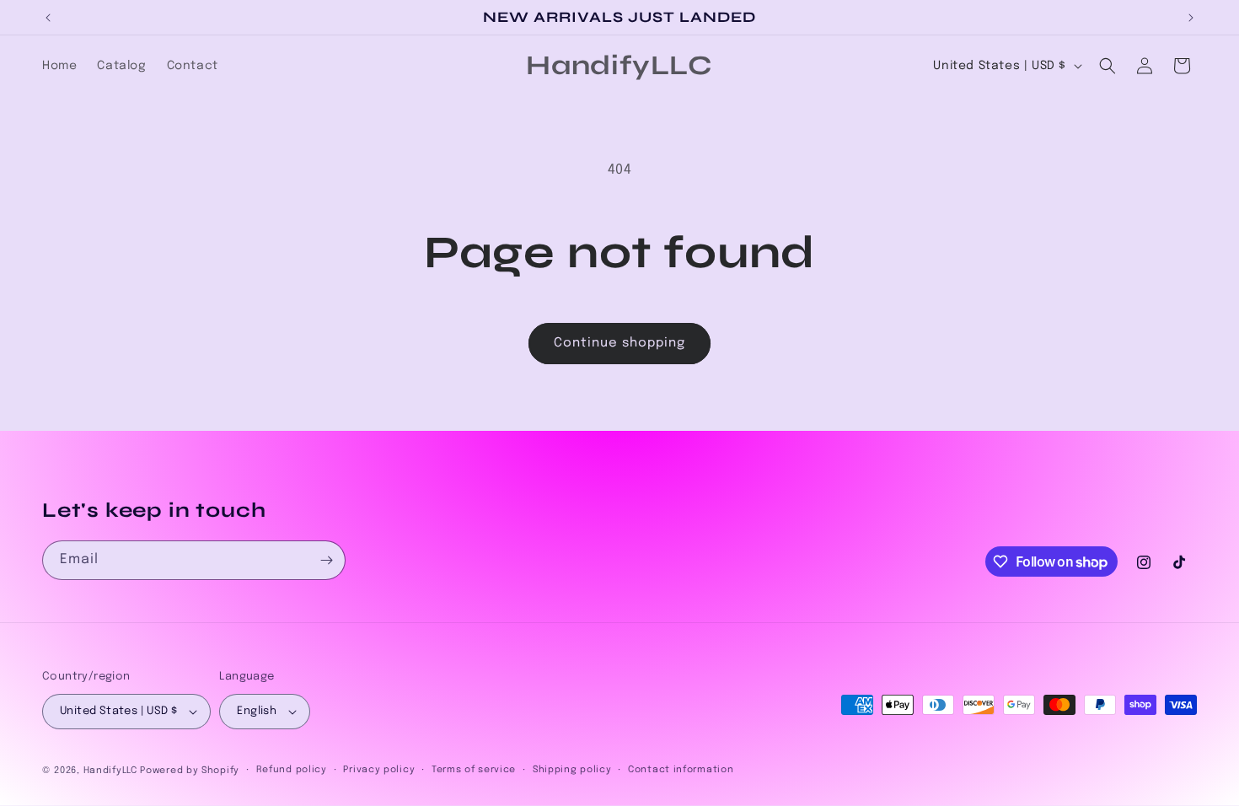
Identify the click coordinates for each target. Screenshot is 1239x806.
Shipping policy (572, 770)
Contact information (680, 770)
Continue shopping (619, 343)
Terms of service (474, 770)
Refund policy (291, 770)
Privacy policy (379, 770)
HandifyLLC (110, 771)
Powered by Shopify (189, 771)
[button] (1107, 65)
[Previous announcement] (48, 18)
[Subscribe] (326, 560)
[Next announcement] (1191, 18)
